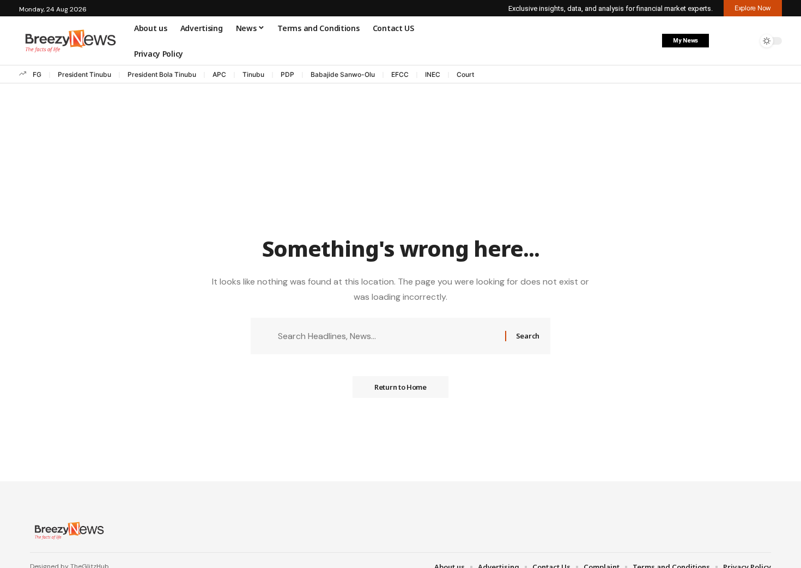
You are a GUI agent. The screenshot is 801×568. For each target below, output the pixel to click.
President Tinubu (84, 74)
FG (37, 74)
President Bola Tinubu (162, 74)
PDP (287, 74)
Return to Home (400, 387)
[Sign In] (723, 40)
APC (219, 74)
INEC (432, 74)
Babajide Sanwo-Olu (343, 74)
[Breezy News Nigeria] (68, 530)
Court (465, 74)
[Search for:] (387, 336)
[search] (746, 40)
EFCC (400, 74)
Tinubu (253, 74)
